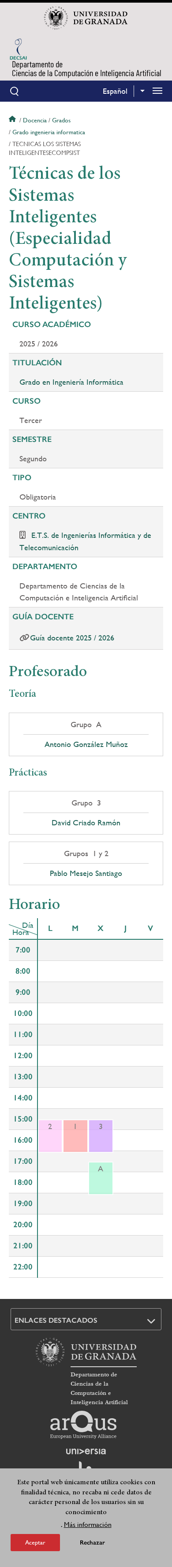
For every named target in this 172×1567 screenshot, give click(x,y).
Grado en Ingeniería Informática (71, 381)
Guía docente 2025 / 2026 (72, 637)
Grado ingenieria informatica (48, 132)
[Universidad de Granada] (86, 18)
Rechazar (92, 1542)
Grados (61, 120)
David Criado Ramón (86, 822)
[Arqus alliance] (83, 1425)
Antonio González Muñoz (86, 744)
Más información (88, 1524)
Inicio (13, 120)
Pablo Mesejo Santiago (86, 873)
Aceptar (35, 1542)
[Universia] (86, 1451)
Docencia (35, 120)
